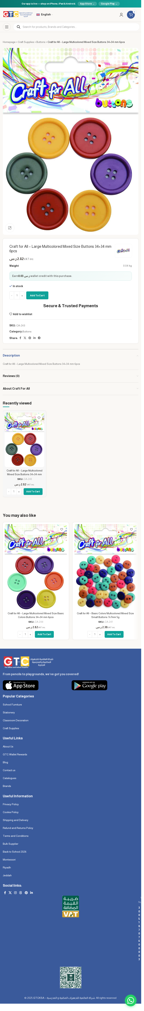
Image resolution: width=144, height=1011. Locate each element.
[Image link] (28, 661)
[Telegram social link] (39, 338)
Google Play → (109, 3)
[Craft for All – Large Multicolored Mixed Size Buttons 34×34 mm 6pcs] (24, 440)
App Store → (87, 3)
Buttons (40, 41)
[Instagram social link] (15, 893)
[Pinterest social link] (29, 338)
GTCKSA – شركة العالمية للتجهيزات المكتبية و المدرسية (64, 997)
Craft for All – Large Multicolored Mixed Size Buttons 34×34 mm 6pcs (24, 474)
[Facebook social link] (20, 338)
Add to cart (37, 295)
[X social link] (24, 338)
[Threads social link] (20, 893)
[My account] (121, 14)
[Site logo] (18, 14)
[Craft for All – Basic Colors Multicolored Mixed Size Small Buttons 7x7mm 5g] (105, 567)
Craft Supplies (26, 41)
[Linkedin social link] (34, 338)
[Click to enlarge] (10, 228)
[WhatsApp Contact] (130, 1000)
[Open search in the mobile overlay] (76, 26)
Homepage (9, 41)
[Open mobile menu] (7, 27)
